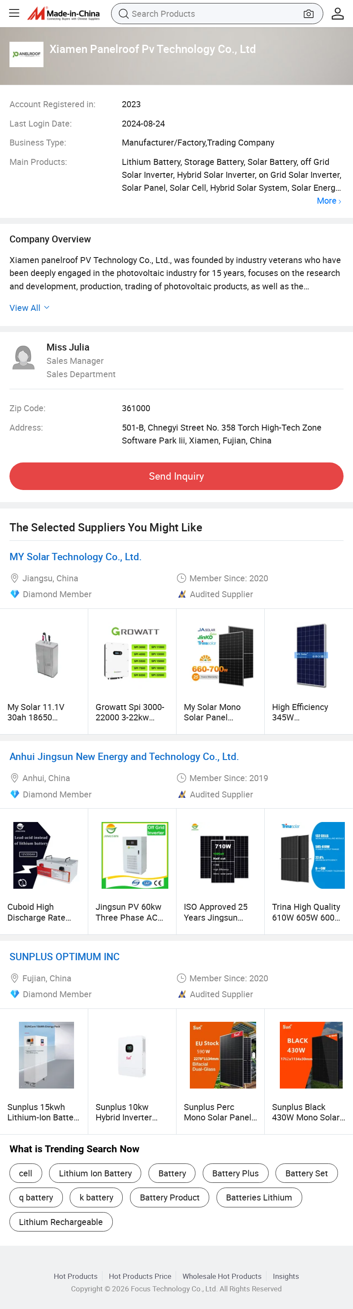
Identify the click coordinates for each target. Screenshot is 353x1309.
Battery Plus (235, 1173)
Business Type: (37, 142)
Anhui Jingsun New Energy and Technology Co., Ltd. (124, 756)
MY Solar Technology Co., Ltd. (75, 556)
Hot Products (76, 1276)
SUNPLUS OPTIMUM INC (64, 956)
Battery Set (306, 1173)
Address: (26, 427)
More (327, 200)
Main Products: (38, 162)
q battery (36, 1197)
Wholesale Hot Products (222, 1276)
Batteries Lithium (259, 1197)
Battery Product (170, 1197)
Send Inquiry (176, 476)
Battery (172, 1173)
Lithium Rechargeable (61, 1222)
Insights (286, 1276)
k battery (96, 1197)
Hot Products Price (140, 1276)
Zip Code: (27, 408)
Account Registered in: (52, 104)
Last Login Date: (40, 123)
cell (25, 1173)
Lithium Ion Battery (95, 1173)
